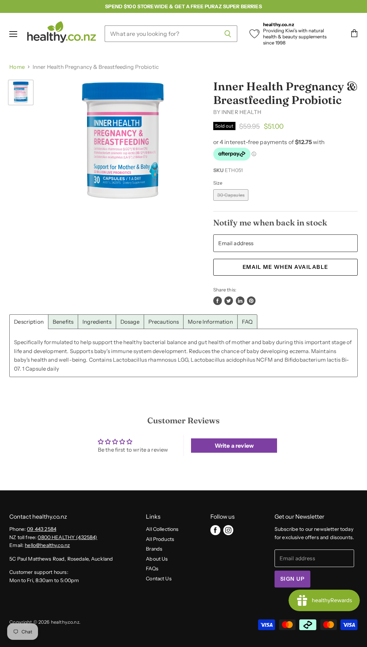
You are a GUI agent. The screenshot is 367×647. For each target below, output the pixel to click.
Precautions (163, 321)
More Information (210, 321)
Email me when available (285, 267)
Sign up (292, 579)
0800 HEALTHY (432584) (67, 537)
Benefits (63, 321)
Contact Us (159, 578)
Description (29, 321)
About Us (157, 559)
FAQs (152, 568)
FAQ (247, 321)
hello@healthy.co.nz (47, 545)
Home (17, 67)
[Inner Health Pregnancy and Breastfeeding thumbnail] (21, 92)
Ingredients (96, 321)
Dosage (129, 321)
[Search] (227, 33)
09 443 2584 (41, 529)
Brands (154, 549)
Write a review (234, 445)
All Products (160, 539)
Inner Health (241, 112)
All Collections (162, 529)
